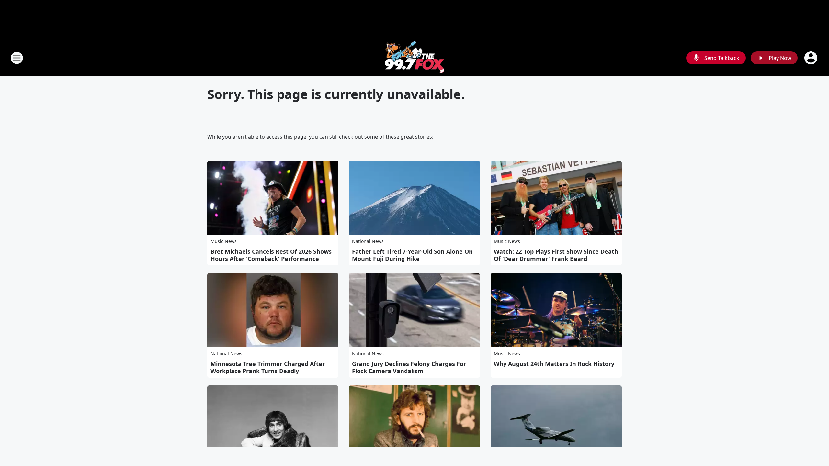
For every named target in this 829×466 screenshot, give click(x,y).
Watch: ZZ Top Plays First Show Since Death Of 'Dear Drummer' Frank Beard (556, 255)
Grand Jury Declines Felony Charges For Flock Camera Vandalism (409, 367)
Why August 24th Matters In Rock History (554, 363)
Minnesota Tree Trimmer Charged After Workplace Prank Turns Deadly (267, 367)
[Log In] (811, 57)
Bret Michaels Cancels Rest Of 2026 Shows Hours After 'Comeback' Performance (271, 255)
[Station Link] (414, 58)
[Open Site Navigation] (16, 57)
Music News (223, 241)
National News (368, 241)
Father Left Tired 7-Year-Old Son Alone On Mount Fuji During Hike (412, 255)
